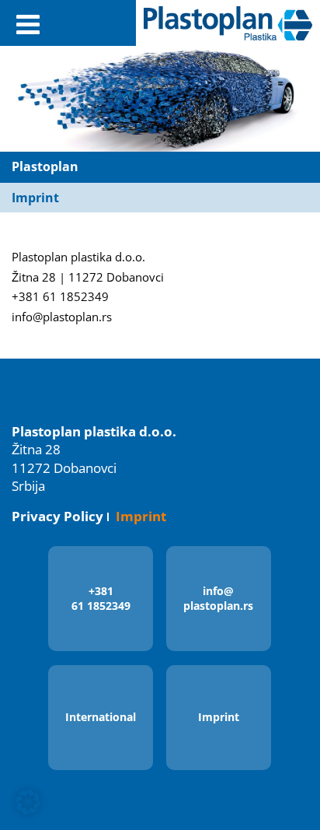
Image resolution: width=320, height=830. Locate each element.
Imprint (141, 516)
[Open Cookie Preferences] (28, 811)
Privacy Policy (57, 516)
